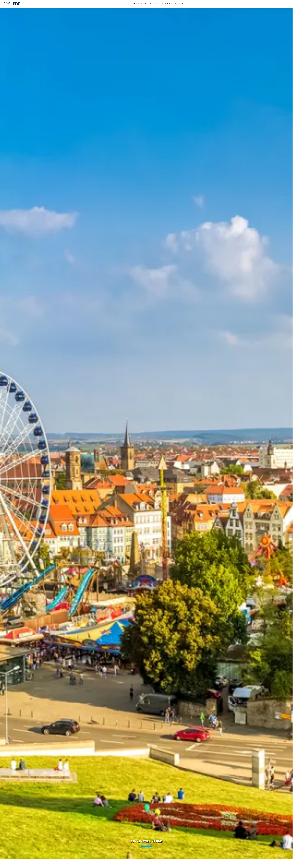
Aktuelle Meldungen (167, 4)
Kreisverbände (179, 4)
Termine (140, 4)
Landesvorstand (154, 4)
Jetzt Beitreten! (132, 4)
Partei (146, 4)
